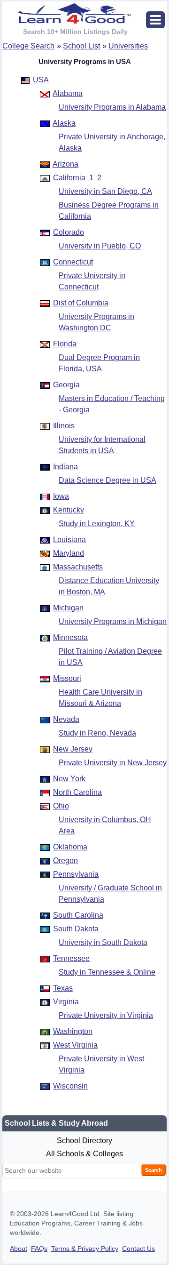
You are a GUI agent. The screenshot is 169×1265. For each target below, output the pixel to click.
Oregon (65, 861)
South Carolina (78, 915)
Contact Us (138, 1248)
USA (41, 80)
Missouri (67, 678)
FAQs (39, 1248)
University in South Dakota (103, 942)
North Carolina (77, 792)
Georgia (66, 385)
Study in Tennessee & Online (107, 972)
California (69, 178)
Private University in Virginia (106, 1015)
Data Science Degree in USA (107, 480)
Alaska (64, 123)
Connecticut (73, 262)
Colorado (68, 232)
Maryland (68, 553)
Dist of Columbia (80, 303)
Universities (128, 46)
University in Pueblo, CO (100, 246)
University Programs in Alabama (112, 107)
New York (69, 779)
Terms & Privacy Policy (84, 1248)
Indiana (65, 467)
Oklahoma (70, 847)
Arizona (65, 164)
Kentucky (68, 510)
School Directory (84, 1141)
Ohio (61, 806)
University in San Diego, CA (105, 191)
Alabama (68, 93)
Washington (72, 1031)
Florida (65, 344)
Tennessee (71, 958)
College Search (28, 46)
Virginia (66, 1002)
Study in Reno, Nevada (97, 733)
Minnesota (70, 637)
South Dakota (76, 929)
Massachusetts (78, 567)
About (18, 1248)
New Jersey (72, 749)
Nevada (66, 719)
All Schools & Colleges (84, 1154)
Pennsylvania (76, 874)
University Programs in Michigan (113, 621)
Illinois (64, 426)
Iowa (61, 496)
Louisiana (69, 540)
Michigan (68, 608)
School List (81, 46)
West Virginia (75, 1045)
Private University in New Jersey (113, 763)
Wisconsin (70, 1086)
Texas (63, 988)
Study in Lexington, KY (97, 524)
